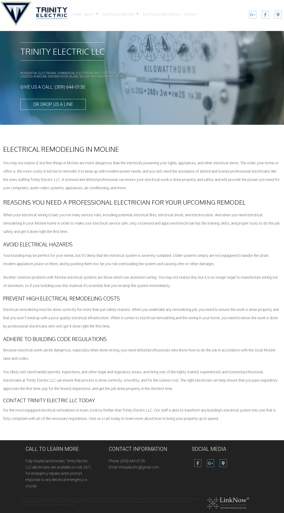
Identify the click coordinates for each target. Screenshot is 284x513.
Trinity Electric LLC (62, 51)
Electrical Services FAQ (162, 14)
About (89, 14)
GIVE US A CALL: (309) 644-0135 (52, 87)
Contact (191, 14)
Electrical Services (118, 14)
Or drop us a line (53, 104)
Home (77, 14)
